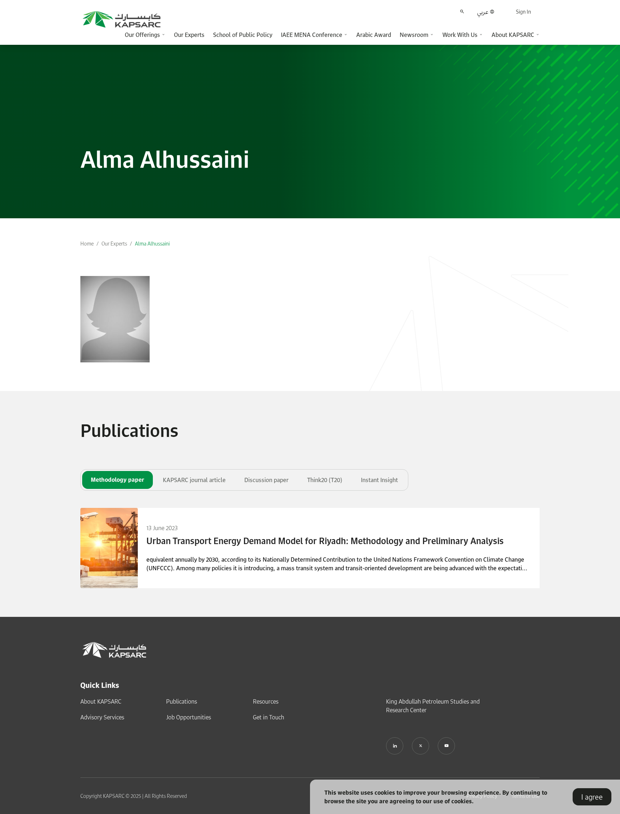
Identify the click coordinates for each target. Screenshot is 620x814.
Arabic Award (373, 34)
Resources (265, 701)
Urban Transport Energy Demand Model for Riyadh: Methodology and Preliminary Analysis (325, 541)
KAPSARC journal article (194, 480)
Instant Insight (379, 480)
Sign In (523, 11)
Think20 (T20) (324, 480)
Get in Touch (268, 717)
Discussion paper (266, 480)
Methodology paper (117, 479)
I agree (592, 797)
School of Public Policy (242, 34)
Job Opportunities (188, 717)
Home (87, 243)
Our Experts (189, 34)
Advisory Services (102, 717)
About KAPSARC (100, 701)
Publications (181, 701)
